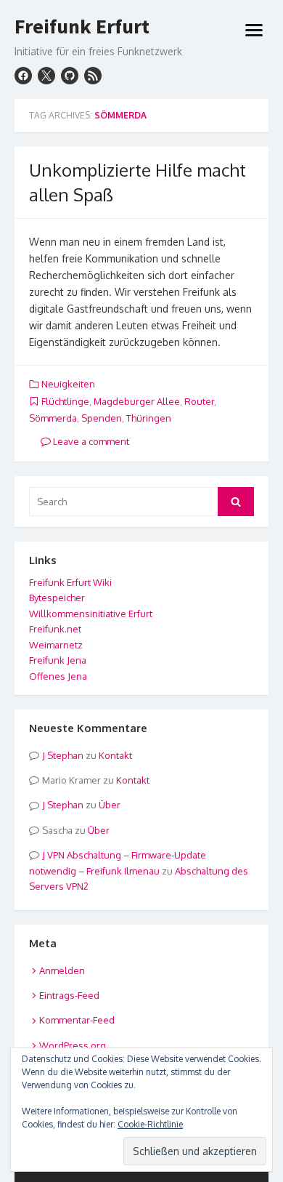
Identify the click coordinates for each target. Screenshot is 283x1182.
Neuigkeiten (68, 384)
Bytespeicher (57, 597)
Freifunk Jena (57, 660)
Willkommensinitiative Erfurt (90, 613)
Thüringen (148, 418)
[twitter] (46, 75)
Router (199, 401)
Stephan (65, 755)
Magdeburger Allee (137, 401)
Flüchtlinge (65, 401)
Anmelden (62, 970)
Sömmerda (53, 418)
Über (109, 805)
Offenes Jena (58, 676)
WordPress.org (72, 1045)
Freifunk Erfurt (82, 27)
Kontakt (115, 755)
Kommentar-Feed (77, 1020)
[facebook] (23, 75)
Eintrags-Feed (69, 995)
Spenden (101, 418)
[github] (69, 75)
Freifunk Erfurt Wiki (70, 582)
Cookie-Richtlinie (150, 1124)
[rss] (93, 75)
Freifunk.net (55, 629)
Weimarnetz (56, 645)
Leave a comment (90, 441)
